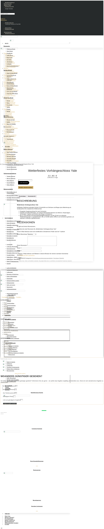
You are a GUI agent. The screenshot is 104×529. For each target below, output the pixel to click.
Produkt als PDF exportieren (27, 255)
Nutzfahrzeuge (9, 87)
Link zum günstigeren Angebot (11, 400)
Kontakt (7, 524)
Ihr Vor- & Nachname (9, 386)
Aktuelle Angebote (10, 67)
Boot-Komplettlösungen (36, 461)
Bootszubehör (9, 218)
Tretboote (8, 64)
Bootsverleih (7, 82)
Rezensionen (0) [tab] (31, 196)
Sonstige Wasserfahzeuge (12, 65)
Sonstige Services (9, 86)
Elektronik (6, 78)
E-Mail (19, 250)
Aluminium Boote (10, 63)
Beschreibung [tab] (22, 196)
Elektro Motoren (9, 71)
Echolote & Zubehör (10, 79)
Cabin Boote (8, 60)
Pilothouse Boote (10, 56)
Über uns (6, 97)
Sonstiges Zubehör (7, 164)
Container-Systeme (37, 428)
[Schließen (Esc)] (5, 412)
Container (7, 388)
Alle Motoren (8, 69)
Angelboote (8, 58)
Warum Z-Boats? (10, 99)
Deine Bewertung (22, 234)
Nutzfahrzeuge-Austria (37, 392)
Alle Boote (8, 54)
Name (19, 248)
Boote (6, 43)
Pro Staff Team (9, 101)
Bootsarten (7, 46)
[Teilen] (4, 412)
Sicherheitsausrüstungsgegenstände (42, 258)
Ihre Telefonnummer (8, 393)
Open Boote (8, 57)
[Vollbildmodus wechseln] (2, 412)
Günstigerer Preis (8, 396)
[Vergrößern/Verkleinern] (1, 412)
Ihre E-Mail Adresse (8, 389)
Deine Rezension (22, 245)
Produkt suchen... (5, 12)
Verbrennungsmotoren (10, 173)
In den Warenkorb (24, 182)
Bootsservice (37, 470)
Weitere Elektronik (10, 80)
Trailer (7, 387)
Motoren (6, 68)
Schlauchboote (9, 61)
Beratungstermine (10, 103)
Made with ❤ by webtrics (20, 373)
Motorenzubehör (8, 189)
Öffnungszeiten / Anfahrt (11, 523)
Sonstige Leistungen (37, 506)
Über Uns (7, 513)
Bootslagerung (37, 500)
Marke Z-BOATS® (10, 102)
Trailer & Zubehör (8, 83)
